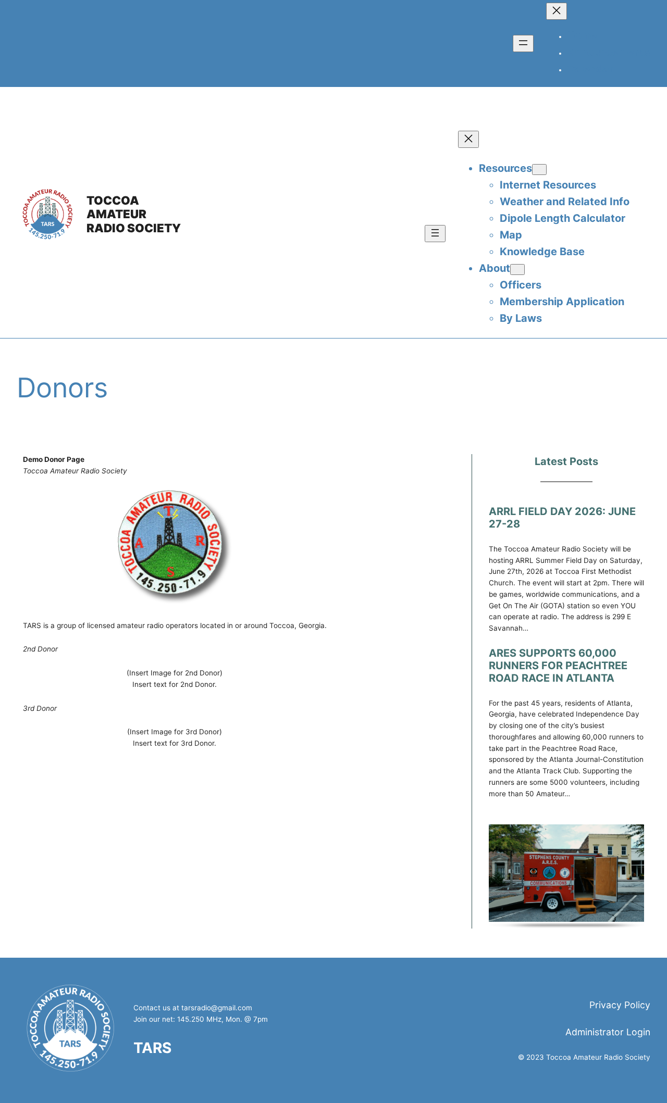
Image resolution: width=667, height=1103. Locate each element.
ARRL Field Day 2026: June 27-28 (562, 517)
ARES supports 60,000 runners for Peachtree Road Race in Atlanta (558, 665)
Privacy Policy (619, 1004)
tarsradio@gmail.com (216, 1008)
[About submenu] (517, 269)
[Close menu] (556, 11)
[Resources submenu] (539, 169)
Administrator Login (607, 1031)
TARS (152, 1048)
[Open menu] (523, 43)
